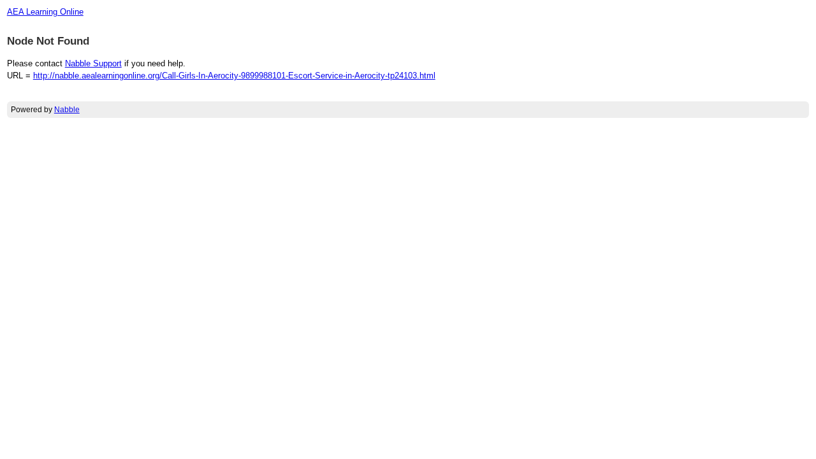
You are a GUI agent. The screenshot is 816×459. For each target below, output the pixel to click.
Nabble (67, 109)
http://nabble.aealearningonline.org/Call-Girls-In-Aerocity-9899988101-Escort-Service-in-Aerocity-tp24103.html (234, 75)
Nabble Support (93, 63)
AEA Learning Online (45, 12)
